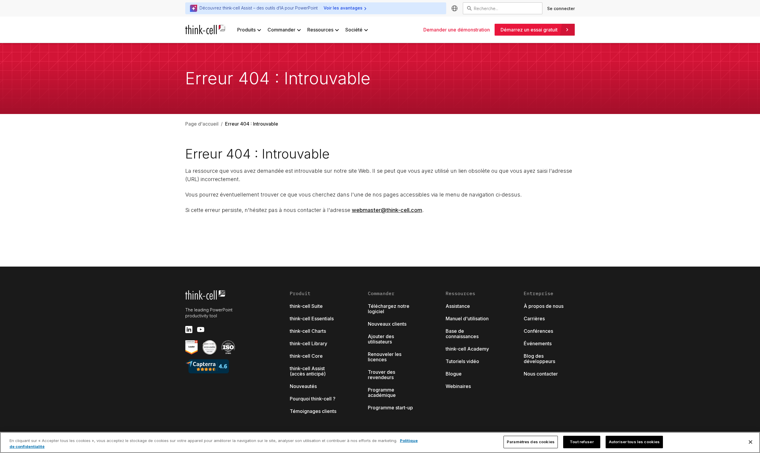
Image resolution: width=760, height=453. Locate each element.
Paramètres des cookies (531, 441)
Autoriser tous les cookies (634, 441)
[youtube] (200, 329)
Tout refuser (582, 441)
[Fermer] (750, 442)
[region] (380, 442)
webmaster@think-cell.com (387, 210)
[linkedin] (188, 329)
